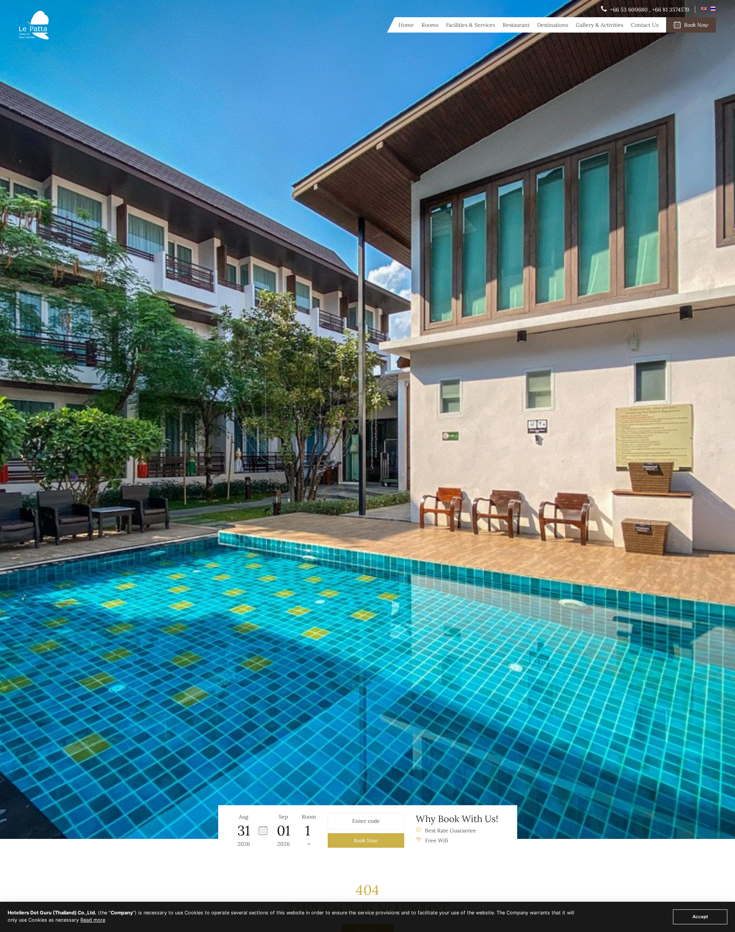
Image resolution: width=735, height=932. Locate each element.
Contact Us (644, 24)
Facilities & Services (470, 24)
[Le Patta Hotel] (34, 37)
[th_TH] (713, 9)
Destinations (552, 24)
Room (309, 816)
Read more (92, 920)
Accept (700, 916)
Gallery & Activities (599, 24)
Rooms (429, 24)
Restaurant (516, 24)
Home (406, 24)
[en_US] (704, 9)
